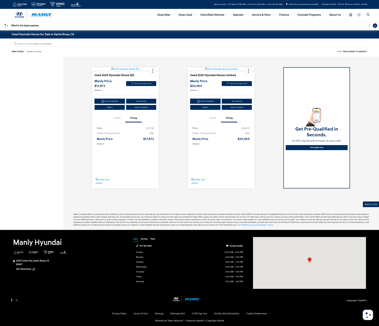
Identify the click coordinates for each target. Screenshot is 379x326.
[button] (152, 71)
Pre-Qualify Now (316, 147)
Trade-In (110, 107)
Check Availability (141, 107)
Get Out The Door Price (142, 84)
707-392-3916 (145, 246)
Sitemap (159, 313)
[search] (368, 15)
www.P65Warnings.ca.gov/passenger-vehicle (255, 225)
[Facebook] (11, 300)
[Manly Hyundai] (37, 14)
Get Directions (24, 269)
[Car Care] (18, 252)
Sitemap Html (177, 313)
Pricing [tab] (133, 118)
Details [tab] (117, 118)
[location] (287, 4)
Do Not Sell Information (226, 313)
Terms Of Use (141, 313)
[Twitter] (16, 300)
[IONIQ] (48, 252)
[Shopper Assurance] (33, 252)
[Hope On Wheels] (63, 252)
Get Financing (141, 101)
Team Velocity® (175, 320)
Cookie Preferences (256, 313)
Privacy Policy (119, 313)
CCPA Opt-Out (199, 313)
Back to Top (371, 204)
